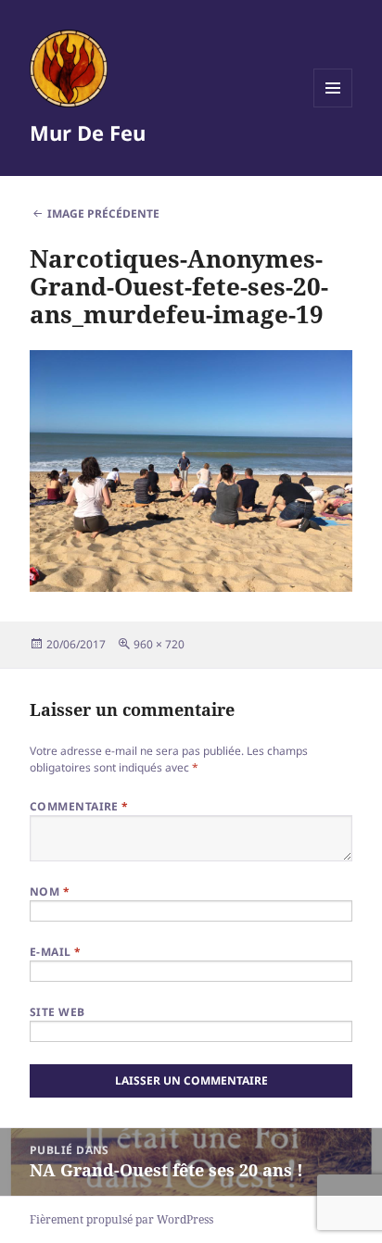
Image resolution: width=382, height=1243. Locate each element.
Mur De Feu (88, 132)
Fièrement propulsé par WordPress (121, 1219)
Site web (57, 1012)
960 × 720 (159, 644)
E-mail (56, 952)
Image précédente (103, 213)
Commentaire (79, 806)
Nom (50, 891)
